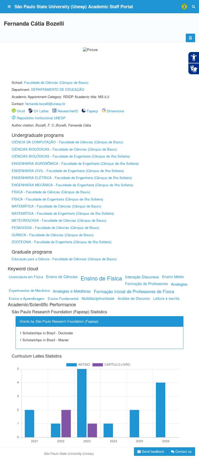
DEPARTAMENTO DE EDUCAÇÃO (57, 89)
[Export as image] (190, 38)
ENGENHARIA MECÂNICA (32, 184)
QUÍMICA (19, 234)
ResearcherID (68, 110)
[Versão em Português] (184, 6)
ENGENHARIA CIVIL (28, 170)
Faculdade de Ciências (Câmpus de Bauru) (56, 82)
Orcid (21, 110)
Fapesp (92, 110)
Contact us (183, 451)
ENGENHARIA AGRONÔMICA (35, 163)
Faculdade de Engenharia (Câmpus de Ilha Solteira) (91, 156)
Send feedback (152, 451)
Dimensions (115, 110)
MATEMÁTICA (23, 206)
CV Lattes (41, 110)
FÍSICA (17, 191)
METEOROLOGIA (25, 220)
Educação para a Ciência (30, 258)
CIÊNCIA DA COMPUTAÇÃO (34, 141)
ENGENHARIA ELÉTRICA (32, 177)
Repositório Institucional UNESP (41, 117)
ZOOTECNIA (21, 241)
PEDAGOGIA (22, 227)
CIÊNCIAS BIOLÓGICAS (30, 149)
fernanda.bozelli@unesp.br (45, 103)
